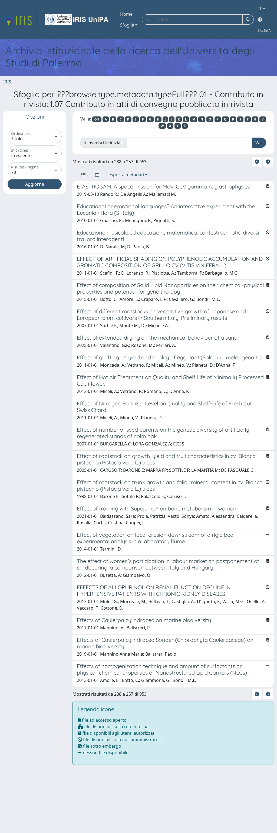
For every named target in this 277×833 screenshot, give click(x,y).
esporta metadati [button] (126, 175)
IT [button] (260, 9)
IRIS (7, 82)
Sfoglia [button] (127, 25)
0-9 (96, 119)
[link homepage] (19, 19)
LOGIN (265, 30)
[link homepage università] (77, 19)
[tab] (83, 174)
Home (126, 14)
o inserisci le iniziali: (104, 143)
